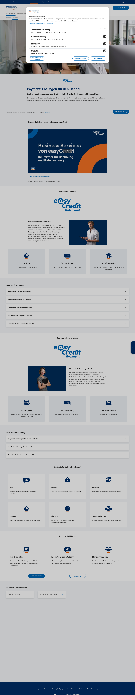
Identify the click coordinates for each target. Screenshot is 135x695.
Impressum (50, 23)
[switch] (104, 36)
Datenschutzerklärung (36, 23)
